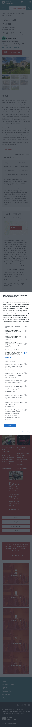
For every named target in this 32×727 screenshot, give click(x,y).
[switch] (25, 331)
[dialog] (16, 363)
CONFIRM (10, 425)
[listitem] (16, 327)
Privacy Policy (26, 431)
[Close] (28, 295)
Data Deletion (6, 431)
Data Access (16, 431)
